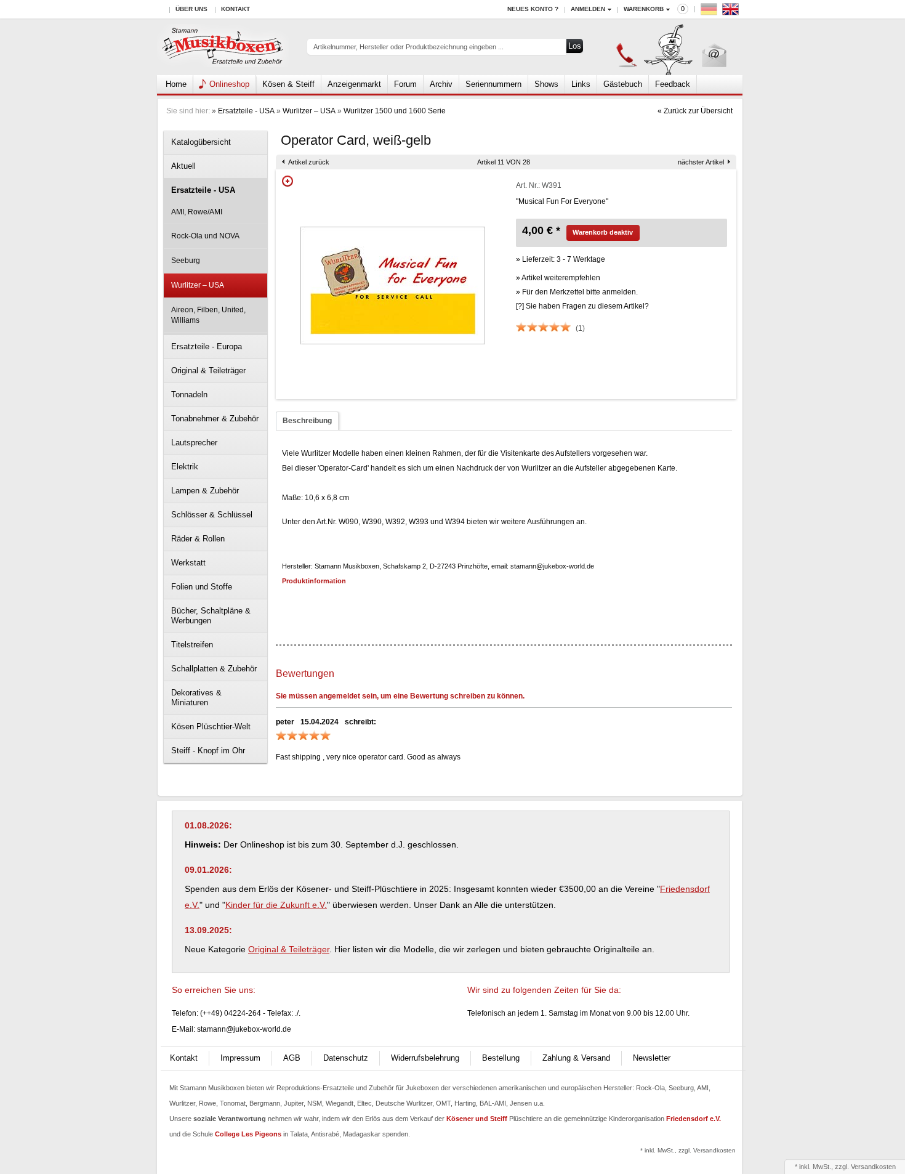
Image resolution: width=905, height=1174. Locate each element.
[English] (732, 12)
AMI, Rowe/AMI (196, 212)
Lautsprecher (194, 442)
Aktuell (183, 166)
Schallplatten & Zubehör (214, 668)
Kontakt (235, 9)
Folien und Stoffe (201, 586)
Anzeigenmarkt (354, 84)
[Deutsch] (710, 12)
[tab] (307, 421)
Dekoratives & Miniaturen (196, 697)
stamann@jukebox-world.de (244, 1029)
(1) (580, 328)
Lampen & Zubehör (205, 490)
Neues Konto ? (532, 9)
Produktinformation (314, 581)
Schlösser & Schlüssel (211, 514)
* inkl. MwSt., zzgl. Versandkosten (688, 1150)
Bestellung (501, 1058)
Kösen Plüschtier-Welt (211, 726)
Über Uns (191, 9)
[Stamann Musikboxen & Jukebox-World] (223, 47)
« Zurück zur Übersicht (695, 111)
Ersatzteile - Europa (206, 346)
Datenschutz (345, 1058)
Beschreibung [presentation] (307, 420)
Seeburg (185, 260)
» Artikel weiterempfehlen (558, 277)
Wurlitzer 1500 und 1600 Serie (395, 111)
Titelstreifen (192, 644)
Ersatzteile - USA (246, 111)
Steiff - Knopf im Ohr (208, 750)
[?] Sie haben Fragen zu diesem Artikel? (582, 306)
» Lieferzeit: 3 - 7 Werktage (560, 259)
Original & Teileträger (208, 370)
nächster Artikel (701, 162)
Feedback (672, 84)
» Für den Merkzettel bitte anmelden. (577, 292)
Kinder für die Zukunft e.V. (276, 905)
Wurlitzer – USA (309, 111)
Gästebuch (622, 84)
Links (580, 84)
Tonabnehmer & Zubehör (215, 418)
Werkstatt (188, 562)
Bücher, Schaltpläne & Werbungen (211, 615)
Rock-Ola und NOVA (205, 236)
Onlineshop (229, 84)
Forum (405, 84)
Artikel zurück (308, 162)
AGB (291, 1058)
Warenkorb (644, 9)
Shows (546, 84)
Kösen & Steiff (288, 84)
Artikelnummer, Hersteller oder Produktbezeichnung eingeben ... (408, 47)
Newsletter (651, 1058)
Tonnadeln (189, 394)
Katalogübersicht (201, 142)
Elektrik (184, 466)
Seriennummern (493, 84)
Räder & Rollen (198, 538)
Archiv (441, 84)
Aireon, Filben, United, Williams (208, 315)
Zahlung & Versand (576, 1058)
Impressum (240, 1058)
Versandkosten (873, 1166)
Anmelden (588, 9)
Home (176, 84)
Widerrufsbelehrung (425, 1058)
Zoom (287, 181)
